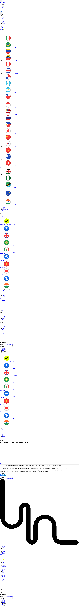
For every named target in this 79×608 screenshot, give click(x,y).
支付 (2, 428)
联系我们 (1, 463)
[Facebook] (1, 475)
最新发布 (3, 434)
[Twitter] (3, 475)
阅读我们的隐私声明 (10, 344)
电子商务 (3, 429)
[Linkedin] (5, 475)
